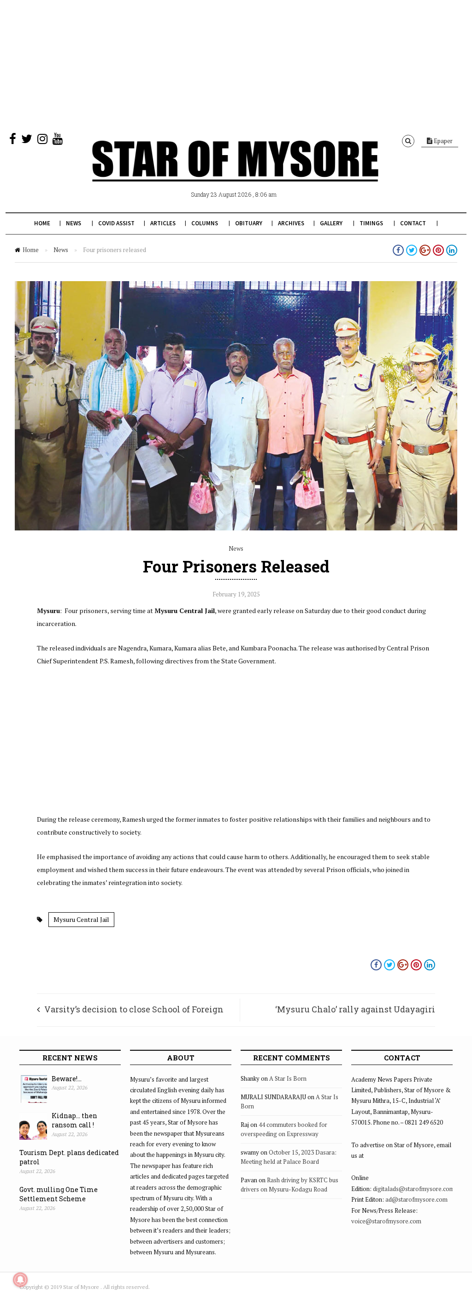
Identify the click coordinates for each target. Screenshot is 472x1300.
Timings (371, 223)
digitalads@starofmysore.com (413, 1189)
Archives (291, 223)
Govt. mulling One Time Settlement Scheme (58, 1194)
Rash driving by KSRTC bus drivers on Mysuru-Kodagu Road (289, 1184)
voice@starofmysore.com (386, 1221)
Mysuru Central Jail (81, 919)
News (73, 223)
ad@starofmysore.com (416, 1199)
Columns (204, 223)
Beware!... (67, 1078)
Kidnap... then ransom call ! (74, 1120)
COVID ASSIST (116, 223)
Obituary (248, 223)
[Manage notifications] (20, 1279)
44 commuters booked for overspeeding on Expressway (284, 1129)
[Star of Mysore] (235, 171)
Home (42, 223)
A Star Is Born (288, 1078)
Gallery (331, 223)
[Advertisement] (236, 64)
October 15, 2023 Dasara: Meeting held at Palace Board (288, 1157)
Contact (413, 223)
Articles (163, 223)
